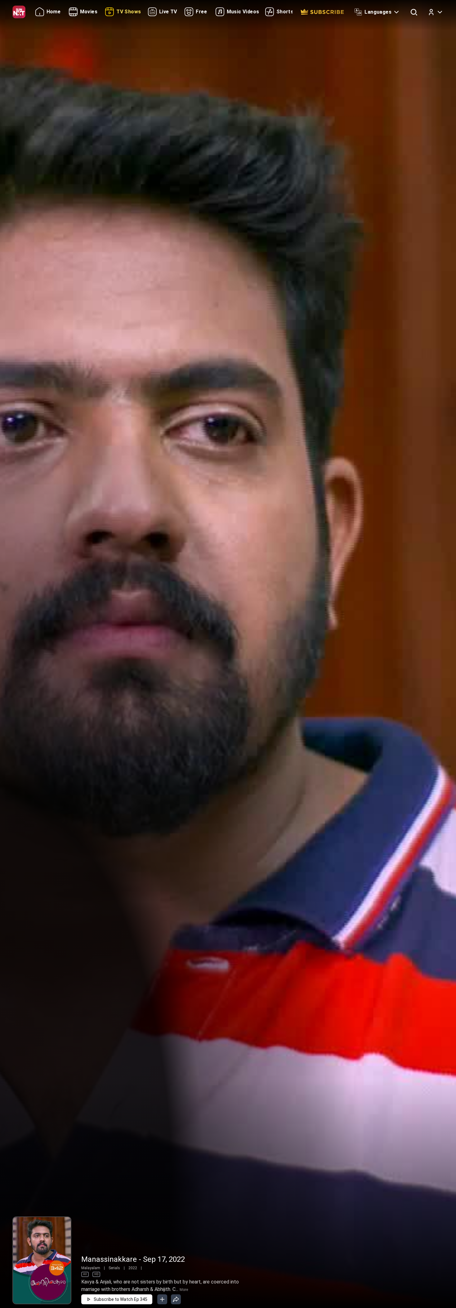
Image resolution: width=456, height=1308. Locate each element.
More (184, 1290)
